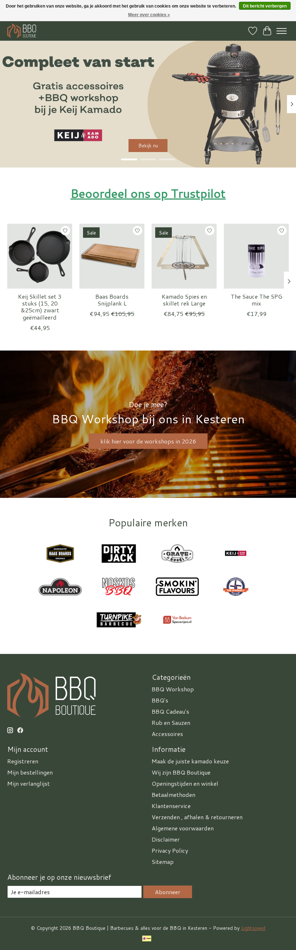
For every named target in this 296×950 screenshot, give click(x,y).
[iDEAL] (146, 939)
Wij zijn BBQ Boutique (181, 772)
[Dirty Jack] (119, 554)
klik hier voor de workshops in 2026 (148, 441)
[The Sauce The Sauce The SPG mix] (256, 256)
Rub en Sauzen (171, 722)
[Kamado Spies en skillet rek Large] (184, 256)
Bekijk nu (148, 145)
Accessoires (167, 734)
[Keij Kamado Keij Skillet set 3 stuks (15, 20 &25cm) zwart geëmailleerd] (39, 256)
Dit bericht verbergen (265, 6)
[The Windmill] (236, 587)
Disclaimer (166, 839)
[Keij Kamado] (236, 554)
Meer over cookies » (149, 14)
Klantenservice (171, 806)
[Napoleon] (60, 587)
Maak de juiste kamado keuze (190, 761)
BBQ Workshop (173, 689)
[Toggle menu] (281, 31)
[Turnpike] (119, 620)
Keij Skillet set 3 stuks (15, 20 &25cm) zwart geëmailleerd (39, 306)
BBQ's (160, 700)
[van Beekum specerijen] (177, 620)
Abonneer (167, 892)
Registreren (22, 761)
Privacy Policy (170, 850)
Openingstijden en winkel (185, 783)
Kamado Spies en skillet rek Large (184, 299)
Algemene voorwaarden (183, 828)
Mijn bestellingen (30, 772)
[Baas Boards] (60, 554)
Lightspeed (253, 927)
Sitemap (163, 861)
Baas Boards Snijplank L (112, 299)
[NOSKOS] (119, 587)
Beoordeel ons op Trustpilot (148, 193)
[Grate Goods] (177, 554)
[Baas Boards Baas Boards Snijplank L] (111, 256)
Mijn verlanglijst (28, 783)
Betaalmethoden (173, 794)
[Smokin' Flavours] (177, 587)
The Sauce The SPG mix (256, 299)
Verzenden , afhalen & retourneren (197, 817)
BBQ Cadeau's (170, 711)
